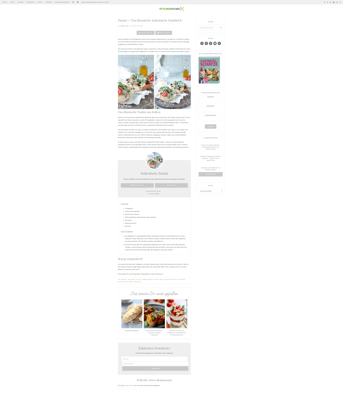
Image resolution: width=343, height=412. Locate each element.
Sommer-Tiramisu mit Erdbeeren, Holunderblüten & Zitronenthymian (176, 333)
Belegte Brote (159, 279)
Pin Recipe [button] (172, 185)
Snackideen (137, 281)
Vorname (210, 97)
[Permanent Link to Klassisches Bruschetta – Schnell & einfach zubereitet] (154, 328)
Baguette (151, 279)
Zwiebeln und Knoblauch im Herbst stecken (210, 169)
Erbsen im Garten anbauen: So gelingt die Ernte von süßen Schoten (210, 147)
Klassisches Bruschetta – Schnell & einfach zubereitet (154, 333)
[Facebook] (202, 43)
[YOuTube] (215, 43)
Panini (126, 281)
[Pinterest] (206, 43)
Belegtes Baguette (170, 279)
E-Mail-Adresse (210, 115)
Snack (131, 281)
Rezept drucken (164, 32)
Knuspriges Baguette (132, 331)
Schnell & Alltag (137, 26)
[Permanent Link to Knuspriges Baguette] (131, 328)
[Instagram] (211, 43)
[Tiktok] (219, 43)
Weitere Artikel (210, 174)
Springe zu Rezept (146, 32)
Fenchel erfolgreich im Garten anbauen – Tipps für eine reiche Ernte (210, 158)
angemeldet (129, 385)
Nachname (211, 106)
